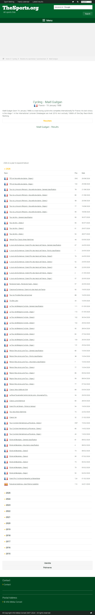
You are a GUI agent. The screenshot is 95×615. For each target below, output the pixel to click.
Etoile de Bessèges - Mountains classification (24, 445)
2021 (8, 517)
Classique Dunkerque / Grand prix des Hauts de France (27, 289)
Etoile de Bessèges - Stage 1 (18, 473)
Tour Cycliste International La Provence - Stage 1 (25, 434)
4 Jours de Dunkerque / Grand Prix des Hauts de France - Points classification (34, 250)
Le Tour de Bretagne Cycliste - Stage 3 (21, 334)
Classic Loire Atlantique (17, 401)
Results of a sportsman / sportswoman (33, 59)
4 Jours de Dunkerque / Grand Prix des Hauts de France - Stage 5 (30, 256)
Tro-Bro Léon (13, 301)
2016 (8, 547)
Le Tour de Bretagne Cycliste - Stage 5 (21, 323)
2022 (8, 511)
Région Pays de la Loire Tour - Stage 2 (21, 378)
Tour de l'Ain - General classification (21, 217)
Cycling (14, 59)
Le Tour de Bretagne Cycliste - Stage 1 (21, 345)
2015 (8, 553)
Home (8, 59)
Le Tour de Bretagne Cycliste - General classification (26, 306)
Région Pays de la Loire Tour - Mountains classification (27, 362)
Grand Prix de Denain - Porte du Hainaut (22, 406)
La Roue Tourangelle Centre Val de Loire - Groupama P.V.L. (28, 395)
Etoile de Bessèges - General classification (23, 440)
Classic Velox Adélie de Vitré (18, 389)
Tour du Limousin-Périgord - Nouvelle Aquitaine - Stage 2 (28, 206)
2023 (8, 505)
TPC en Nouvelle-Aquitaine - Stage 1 (21, 184)
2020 (8, 523)
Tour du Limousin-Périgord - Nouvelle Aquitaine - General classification (32, 189)
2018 (8, 535)
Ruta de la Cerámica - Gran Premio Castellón (24, 484)
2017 (8, 541)
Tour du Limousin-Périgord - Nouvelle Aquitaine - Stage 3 (28, 200)
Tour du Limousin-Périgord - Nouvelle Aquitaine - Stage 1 (28, 212)
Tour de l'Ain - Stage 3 (16, 223)
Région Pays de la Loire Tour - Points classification (26, 356)
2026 (8, 168)
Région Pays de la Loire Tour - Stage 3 (21, 373)
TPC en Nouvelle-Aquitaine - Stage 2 (21, 178)
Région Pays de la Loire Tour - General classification (26, 351)
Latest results (38, 1)
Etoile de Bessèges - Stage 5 (18, 451)
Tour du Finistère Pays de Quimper (20, 295)
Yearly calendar (23, 1)
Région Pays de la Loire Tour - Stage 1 (21, 384)
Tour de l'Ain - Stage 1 (16, 234)
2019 (8, 529)
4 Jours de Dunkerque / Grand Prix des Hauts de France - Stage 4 (30, 262)
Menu (49, 20)
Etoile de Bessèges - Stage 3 (18, 462)
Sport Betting (9, 1)
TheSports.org (11, 8)
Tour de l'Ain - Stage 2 (16, 228)
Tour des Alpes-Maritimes (17, 412)
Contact (7, 584)
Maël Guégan (53, 59)
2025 (8, 493)
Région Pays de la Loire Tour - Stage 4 (21, 367)
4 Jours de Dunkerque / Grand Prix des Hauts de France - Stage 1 (30, 278)
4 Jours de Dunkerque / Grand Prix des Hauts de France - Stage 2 (30, 273)
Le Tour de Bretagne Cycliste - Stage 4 (21, 328)
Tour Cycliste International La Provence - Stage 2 (25, 428)
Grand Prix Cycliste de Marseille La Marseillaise (24, 478)
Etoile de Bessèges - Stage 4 (18, 456)
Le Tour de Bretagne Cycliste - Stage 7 (21, 312)
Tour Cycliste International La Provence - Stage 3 (25, 423)
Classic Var (13, 417)
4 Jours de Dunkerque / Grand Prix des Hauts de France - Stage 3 (30, 267)
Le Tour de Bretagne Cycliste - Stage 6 (21, 317)
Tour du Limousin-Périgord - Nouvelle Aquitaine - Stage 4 (28, 195)
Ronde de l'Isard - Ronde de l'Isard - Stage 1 (23, 284)
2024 (8, 499)
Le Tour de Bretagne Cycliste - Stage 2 (21, 339)
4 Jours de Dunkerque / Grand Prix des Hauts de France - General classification (35, 245)
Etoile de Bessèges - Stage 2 (18, 467)
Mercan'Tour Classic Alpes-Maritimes (21, 239)
